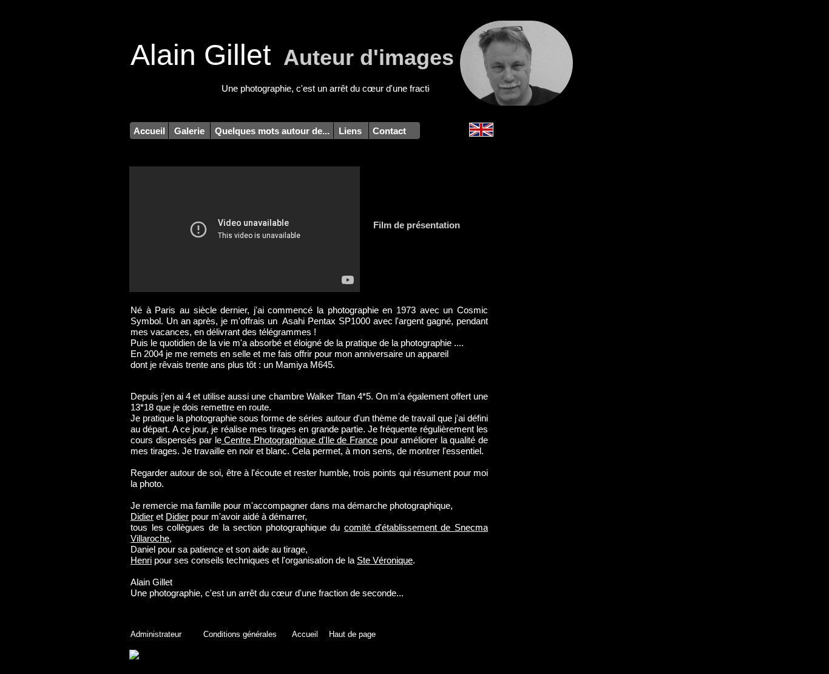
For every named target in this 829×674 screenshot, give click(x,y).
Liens (351, 131)
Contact (389, 131)
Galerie (189, 131)
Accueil (149, 131)
